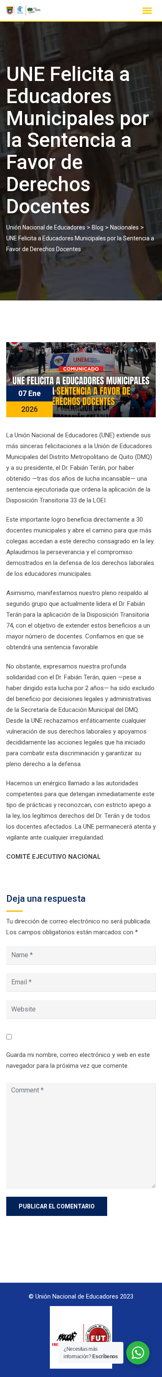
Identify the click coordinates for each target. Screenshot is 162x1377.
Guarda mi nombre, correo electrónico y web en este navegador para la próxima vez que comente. (78, 1060)
